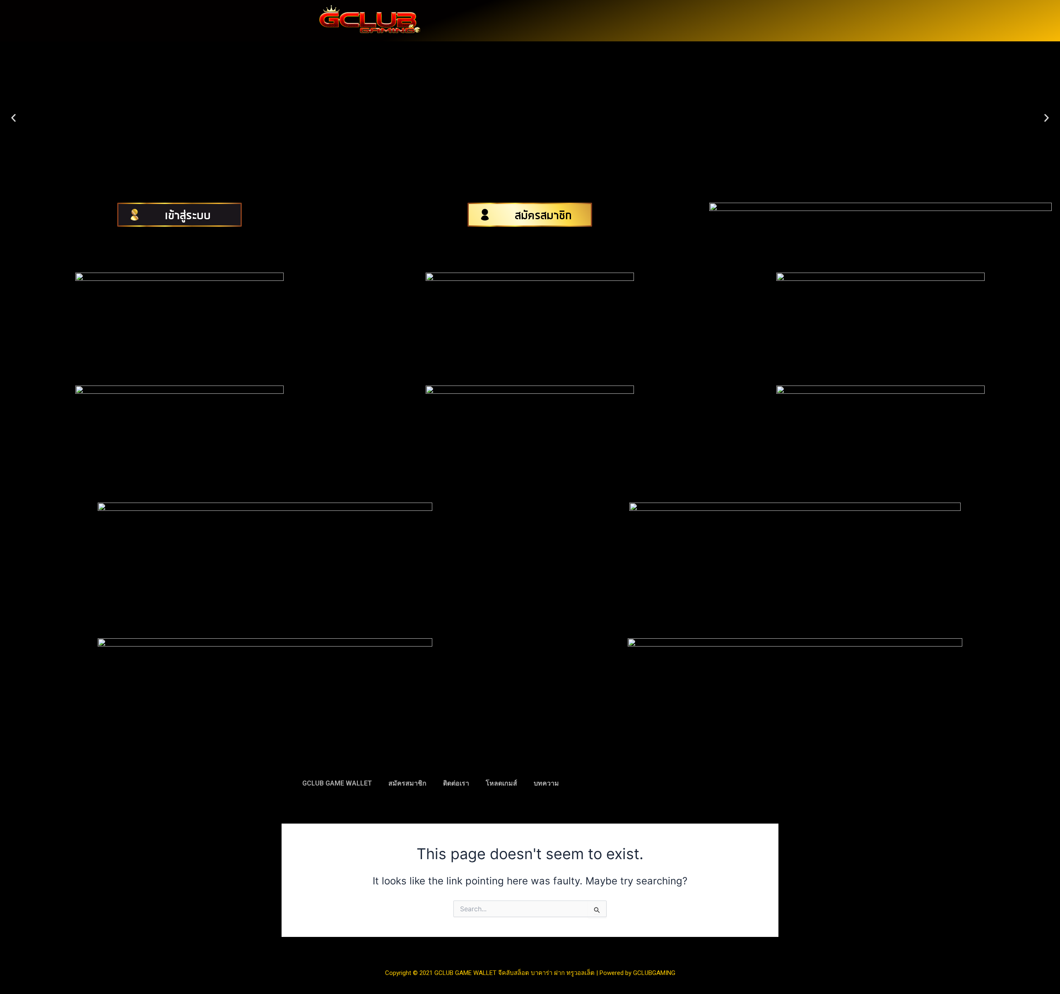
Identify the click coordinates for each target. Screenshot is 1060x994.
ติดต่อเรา (456, 783)
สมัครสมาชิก (407, 783)
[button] (13, 118)
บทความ (546, 783)
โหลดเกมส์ (501, 783)
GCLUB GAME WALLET (337, 783)
